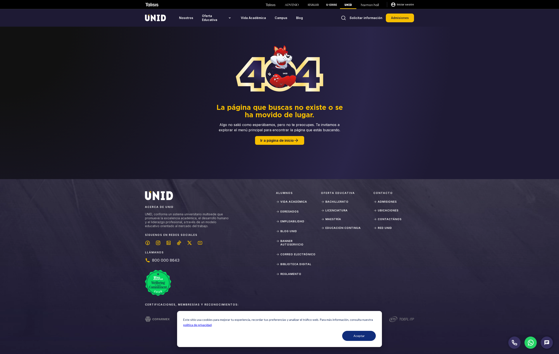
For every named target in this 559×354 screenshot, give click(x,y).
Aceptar (359, 336)
